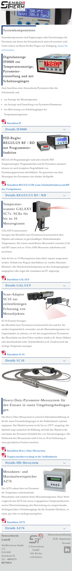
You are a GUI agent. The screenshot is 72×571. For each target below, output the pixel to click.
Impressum (65, 538)
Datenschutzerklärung (59, 534)
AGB (55, 538)
